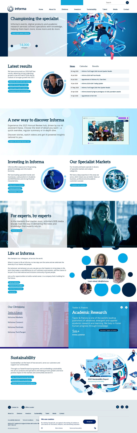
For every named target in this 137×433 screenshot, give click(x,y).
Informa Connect (15, 322)
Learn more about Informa (20, 33)
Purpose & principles (16, 286)
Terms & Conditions (28, 420)
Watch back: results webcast (18, 88)
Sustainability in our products (21, 380)
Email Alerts (118, 407)
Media (115, 9)
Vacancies (12, 292)
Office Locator (29, 407)
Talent (105, 9)
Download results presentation (19, 91)
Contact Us (15, 407)
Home (41, 9)
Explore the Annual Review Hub (19, 141)
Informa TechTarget (17, 332)
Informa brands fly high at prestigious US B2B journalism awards (101, 92)
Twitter (127, 407)
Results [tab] (95, 66)
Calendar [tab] (84, 66)
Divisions (65, 9)
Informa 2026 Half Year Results (91, 75)
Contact (126, 9)
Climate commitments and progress (23, 383)
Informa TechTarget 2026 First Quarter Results (96, 87)
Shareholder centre (15, 191)
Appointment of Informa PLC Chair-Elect (94, 79)
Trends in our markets (78, 185)
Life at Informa (14, 282)
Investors (77, 9)
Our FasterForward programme (22, 377)
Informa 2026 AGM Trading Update (92, 83)
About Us (52, 9)
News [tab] (72, 66)
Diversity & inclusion (15, 289)
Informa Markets (15, 317)
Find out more (16, 231)
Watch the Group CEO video (18, 85)
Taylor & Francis (15, 312)
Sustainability (91, 9)
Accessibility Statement (14, 420)
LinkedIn (122, 407)
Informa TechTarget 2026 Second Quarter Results (97, 71)
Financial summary (15, 188)
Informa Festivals (15, 327)
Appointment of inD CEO (89, 96)
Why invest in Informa (16, 185)
